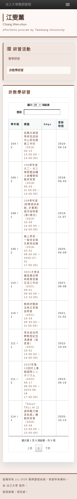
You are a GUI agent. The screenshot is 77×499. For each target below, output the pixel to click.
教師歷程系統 (37, 479)
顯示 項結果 (38, 104)
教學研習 (14, 58)
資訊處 (21, 491)
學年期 (15, 124)
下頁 (47, 448)
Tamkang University (50, 29)
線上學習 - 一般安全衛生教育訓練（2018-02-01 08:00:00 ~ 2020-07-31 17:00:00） (32, 251)
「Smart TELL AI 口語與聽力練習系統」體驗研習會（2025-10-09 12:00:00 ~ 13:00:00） (32, 418)
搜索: (20, 112)
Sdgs (47, 124)
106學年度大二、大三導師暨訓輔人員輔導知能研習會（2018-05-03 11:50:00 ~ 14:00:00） (32, 179)
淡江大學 (12, 485)
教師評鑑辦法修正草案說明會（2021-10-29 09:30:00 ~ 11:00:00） (32, 315)
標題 (27, 124)
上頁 (29, 448)
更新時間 (61, 124)
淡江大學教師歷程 (18, 4)
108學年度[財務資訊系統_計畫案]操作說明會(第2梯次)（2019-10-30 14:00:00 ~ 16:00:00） (32, 215)
